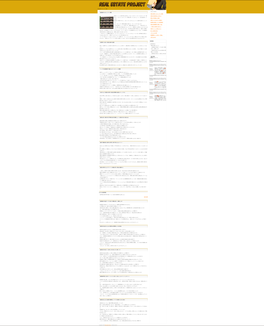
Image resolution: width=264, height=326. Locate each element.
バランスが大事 (154, 33)
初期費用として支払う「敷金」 (157, 35)
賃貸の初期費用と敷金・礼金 (156, 24)
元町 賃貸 (146, 196)
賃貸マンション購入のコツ (156, 28)
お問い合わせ (153, 37)
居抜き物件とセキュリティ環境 (157, 13)
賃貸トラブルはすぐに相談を (156, 20)
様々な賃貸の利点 (154, 30)
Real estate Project (108, 324)
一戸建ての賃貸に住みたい (156, 26)
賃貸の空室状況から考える (156, 16)
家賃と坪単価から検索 (155, 18)
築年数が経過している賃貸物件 (157, 22)
